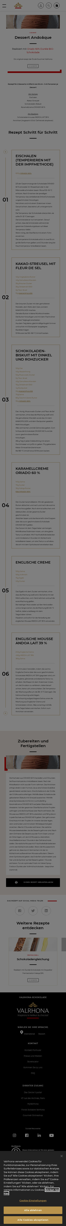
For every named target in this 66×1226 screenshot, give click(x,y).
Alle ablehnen (33, 1210)
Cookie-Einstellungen (33, 1200)
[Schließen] (62, 1156)
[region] (33, 1188)
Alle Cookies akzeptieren (32, 1219)
